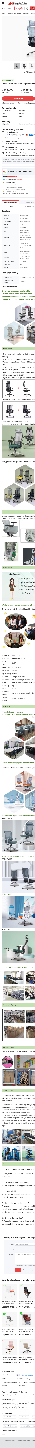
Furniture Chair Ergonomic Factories (13, 1421)
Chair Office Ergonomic (10, 1426)
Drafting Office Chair (9, 1408)
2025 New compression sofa (10, 1379)
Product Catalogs (28, 1375)
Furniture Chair (24, 1417)
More (3, 1434)
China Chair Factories (9, 1417)
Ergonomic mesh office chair (10, 1382)
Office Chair (26, 13)
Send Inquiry (18, 98)
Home (3, 13)
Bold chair (22, 1386)
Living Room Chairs (9, 1403)
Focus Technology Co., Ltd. (24, 1440)
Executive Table (22, 1403)
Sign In (5, 194)
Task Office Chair (24, 1408)
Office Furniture (17, 13)
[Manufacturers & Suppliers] (17, 3)
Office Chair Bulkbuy (9, 1430)
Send (17, 1270)
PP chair (4, 1386)
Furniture (9, 13)
